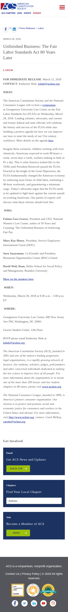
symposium (49, 105)
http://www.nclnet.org (21, 417)
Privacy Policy (31, 573)
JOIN (16, 533)
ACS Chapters (8, 13)
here (50, 140)
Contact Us (12, 573)
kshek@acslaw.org (49, 83)
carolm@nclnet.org (14, 421)
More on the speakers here (18, 279)
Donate (37, 13)
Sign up (16, 468)
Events (27, 13)
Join (19, 13)
